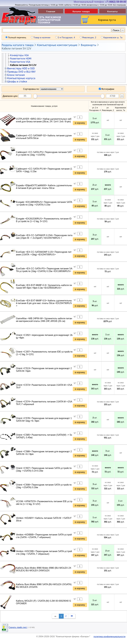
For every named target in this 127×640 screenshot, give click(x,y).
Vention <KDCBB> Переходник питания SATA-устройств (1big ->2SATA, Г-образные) (44, 552)
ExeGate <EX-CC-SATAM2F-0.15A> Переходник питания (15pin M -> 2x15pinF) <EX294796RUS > (44, 236)
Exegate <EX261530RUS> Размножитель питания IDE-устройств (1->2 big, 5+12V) (44, 220)
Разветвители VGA (20, 61)
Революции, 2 (89, 37)
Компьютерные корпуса (21, 78)
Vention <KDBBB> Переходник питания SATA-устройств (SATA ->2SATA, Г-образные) (44, 536)
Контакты (112, 11)
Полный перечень (17, 37)
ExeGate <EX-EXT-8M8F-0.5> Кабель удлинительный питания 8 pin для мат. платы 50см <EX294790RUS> (44, 303)
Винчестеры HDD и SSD (21, 68)
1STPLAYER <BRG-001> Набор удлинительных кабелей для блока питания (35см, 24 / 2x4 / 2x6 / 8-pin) (43, 120)
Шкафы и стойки (17, 81)
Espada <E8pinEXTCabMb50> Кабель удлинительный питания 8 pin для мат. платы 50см (44, 186)
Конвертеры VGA (19, 55)
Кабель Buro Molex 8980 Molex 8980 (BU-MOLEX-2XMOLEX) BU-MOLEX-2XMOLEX (43, 569)
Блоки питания (16, 75)
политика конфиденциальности (109, 636)
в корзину (80, 123)
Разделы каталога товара (17, 45)
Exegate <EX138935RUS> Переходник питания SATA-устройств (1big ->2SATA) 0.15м (44, 203)
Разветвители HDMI (20, 58)
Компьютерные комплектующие (57, 45)
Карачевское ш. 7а (112, 37)
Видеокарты (88, 45)
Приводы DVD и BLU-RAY (21, 71)
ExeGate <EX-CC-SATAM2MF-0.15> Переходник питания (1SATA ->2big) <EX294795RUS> (44, 253)
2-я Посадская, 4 (66, 37)
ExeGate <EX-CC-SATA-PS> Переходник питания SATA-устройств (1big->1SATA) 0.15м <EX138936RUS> (44, 269)
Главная (50, 11)
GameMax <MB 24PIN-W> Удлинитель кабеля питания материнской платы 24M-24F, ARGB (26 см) (44, 319)
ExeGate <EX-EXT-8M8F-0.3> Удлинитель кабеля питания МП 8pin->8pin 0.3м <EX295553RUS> (44, 286)
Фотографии (107, 89)
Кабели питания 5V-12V (16, 48)
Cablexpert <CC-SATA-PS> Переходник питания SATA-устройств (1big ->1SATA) (44, 153)
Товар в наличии (41, 37)
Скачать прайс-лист (18, 627)
